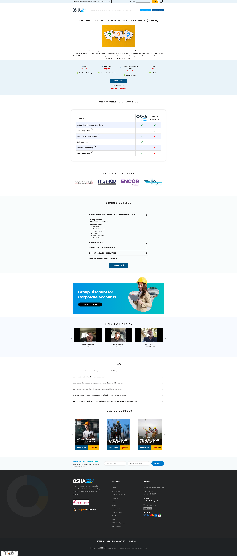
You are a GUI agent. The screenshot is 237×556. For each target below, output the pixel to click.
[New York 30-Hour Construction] (150, 432)
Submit (158, 463)
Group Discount (122, 10)
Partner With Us (117, 509)
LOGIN (155, 1)
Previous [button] (71, 338)
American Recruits (158, 10)
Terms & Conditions (125, 548)
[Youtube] (149, 501)
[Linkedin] (152, 501)
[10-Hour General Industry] (87, 432)
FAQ (113, 502)
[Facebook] (143, 501)
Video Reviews (116, 491)
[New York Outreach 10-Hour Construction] (118, 432)
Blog (113, 519)
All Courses (112, 10)
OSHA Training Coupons (119, 523)
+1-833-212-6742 (105, 2)
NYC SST (136, 10)
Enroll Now (118, 81)
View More (118, 265)
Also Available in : (118, 86)
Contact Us (147, 508)
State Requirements (118, 495)
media (131, 10)
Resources (146, 10)
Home (93, 10)
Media (114, 505)
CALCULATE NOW (90, 304)
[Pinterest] (157, 501)
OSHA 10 (98, 10)
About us (115, 516)
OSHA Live (115, 498)
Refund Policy (116, 526)
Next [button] (166, 338)
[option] (84, 182)
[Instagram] (154, 501)
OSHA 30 (104, 10)
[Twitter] (146, 501)
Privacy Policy (143, 548)
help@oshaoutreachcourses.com (85, 2)
